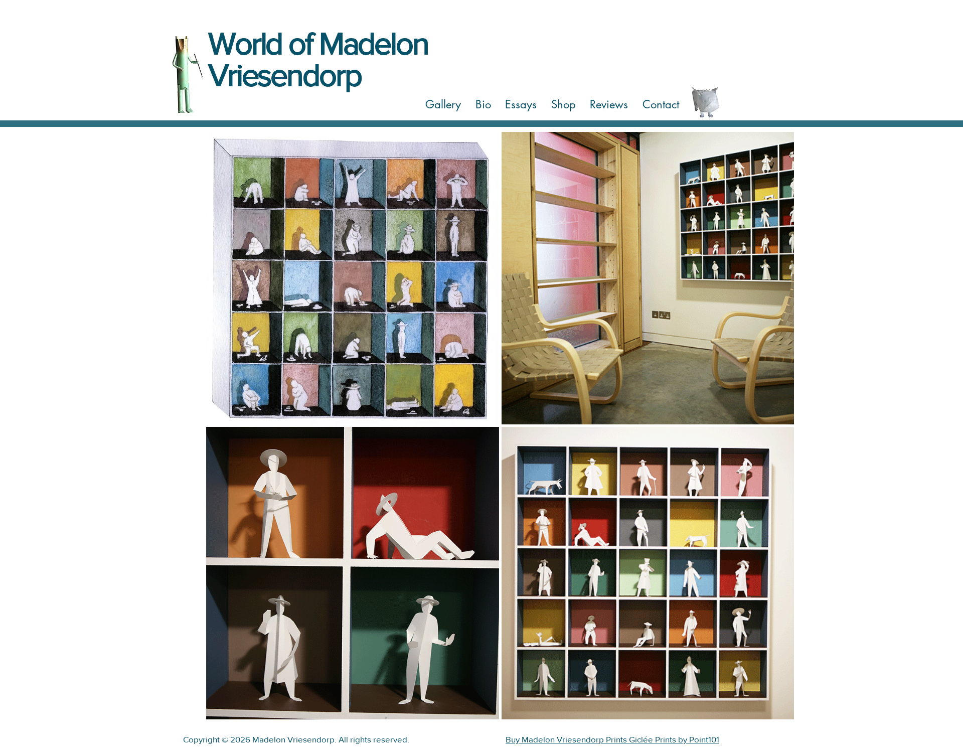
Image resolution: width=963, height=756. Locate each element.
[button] (443, 105)
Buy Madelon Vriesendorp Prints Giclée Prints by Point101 (612, 739)
